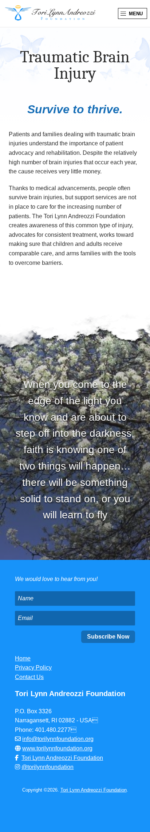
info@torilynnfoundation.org (58, 739)
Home (23, 658)
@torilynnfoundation (47, 767)
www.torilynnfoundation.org (57, 748)
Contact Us (29, 677)
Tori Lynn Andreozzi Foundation (62, 758)
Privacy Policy (33, 667)
